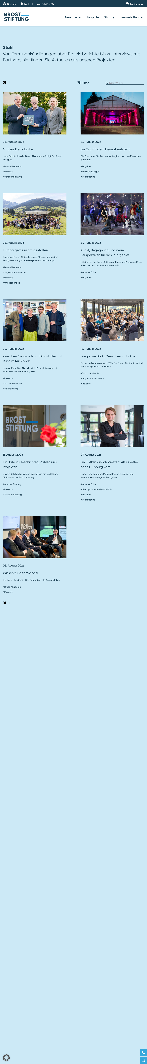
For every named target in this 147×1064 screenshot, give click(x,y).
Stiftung (109, 17)
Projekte (93, 17)
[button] (6, 1057)
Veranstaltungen (132, 17)
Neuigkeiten (73, 17)
